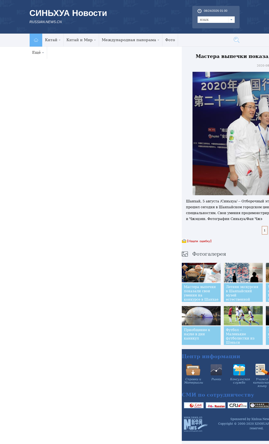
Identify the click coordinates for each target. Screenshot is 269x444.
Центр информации (211, 356)
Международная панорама (129, 40)
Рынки (216, 379)
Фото (170, 40)
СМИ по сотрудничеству (218, 395)
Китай (51, 40)
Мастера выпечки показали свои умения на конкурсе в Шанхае (201, 293)
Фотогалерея (209, 254)
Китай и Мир (79, 40)
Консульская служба (240, 380)
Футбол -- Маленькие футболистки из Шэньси (240, 336)
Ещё (36, 52)
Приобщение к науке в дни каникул (197, 334)
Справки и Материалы (193, 380)
